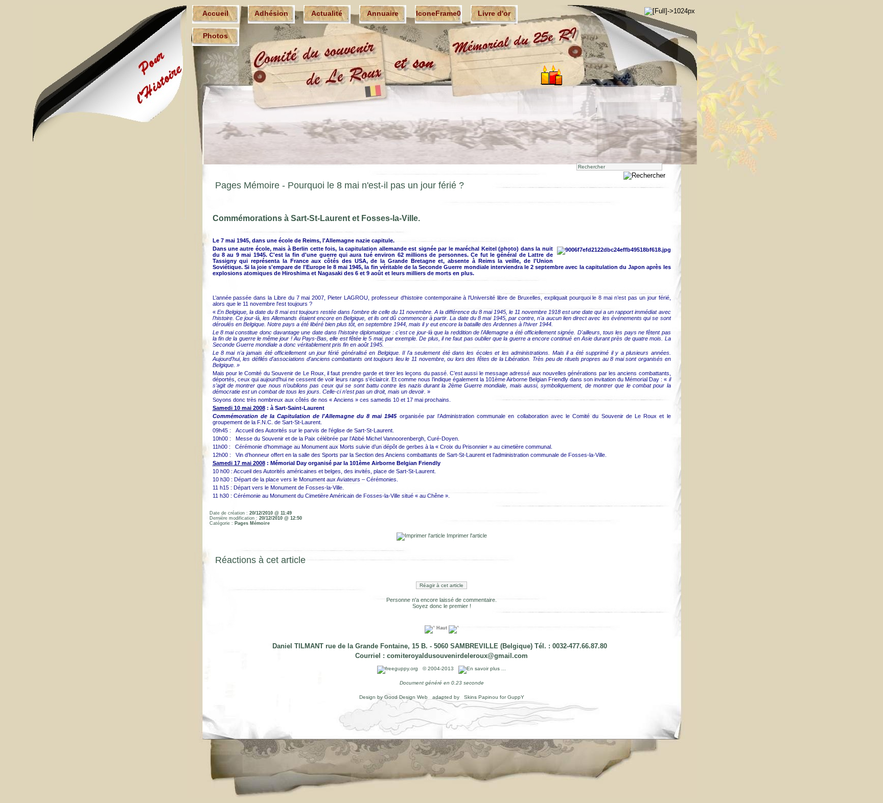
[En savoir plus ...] (482, 668)
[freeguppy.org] (398, 668)
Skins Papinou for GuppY (493, 697)
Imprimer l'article (466, 535)
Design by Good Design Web (394, 697)
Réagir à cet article (441, 585)
